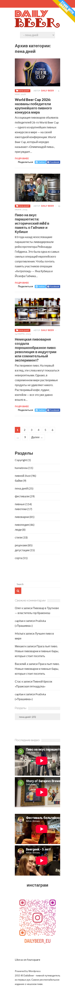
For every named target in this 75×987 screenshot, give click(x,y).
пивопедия (22, 524)
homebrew (21, 467)
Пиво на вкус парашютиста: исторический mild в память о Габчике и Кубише (32, 223)
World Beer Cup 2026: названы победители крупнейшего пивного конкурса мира (33, 105)
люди (18, 529)
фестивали (22, 496)
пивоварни (22, 516)
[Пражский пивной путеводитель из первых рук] (37, 27)
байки (18, 480)
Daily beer (47, 90)
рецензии (21, 545)
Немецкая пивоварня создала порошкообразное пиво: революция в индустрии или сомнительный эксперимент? (35, 349)
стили (18, 537)
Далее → (37, 437)
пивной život (23, 475)
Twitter (41, 162)
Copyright (21, 460)
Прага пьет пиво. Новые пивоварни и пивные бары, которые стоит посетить (37, 651)
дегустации (22, 550)
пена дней (24, 90)
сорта (18, 558)
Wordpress (34, 971)
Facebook (54, 162)
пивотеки (21, 509)
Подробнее (22, 158)
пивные (20, 504)
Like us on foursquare (27, 959)
